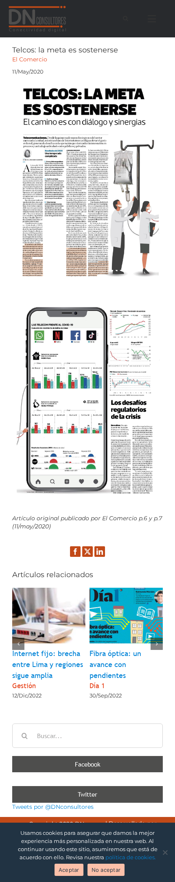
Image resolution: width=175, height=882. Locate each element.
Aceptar (69, 870)
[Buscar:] (87, 735)
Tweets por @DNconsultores (53, 806)
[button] (18, 644)
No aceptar (106, 870)
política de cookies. (130, 857)
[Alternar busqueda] (125, 18)
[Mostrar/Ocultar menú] (153, 18)
